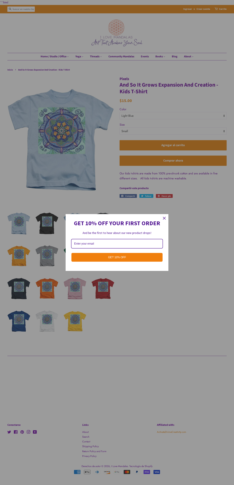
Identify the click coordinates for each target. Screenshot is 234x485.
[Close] (164, 218)
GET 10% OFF (117, 257)
